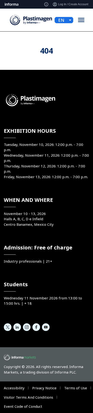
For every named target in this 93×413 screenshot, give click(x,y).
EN (61, 20)
